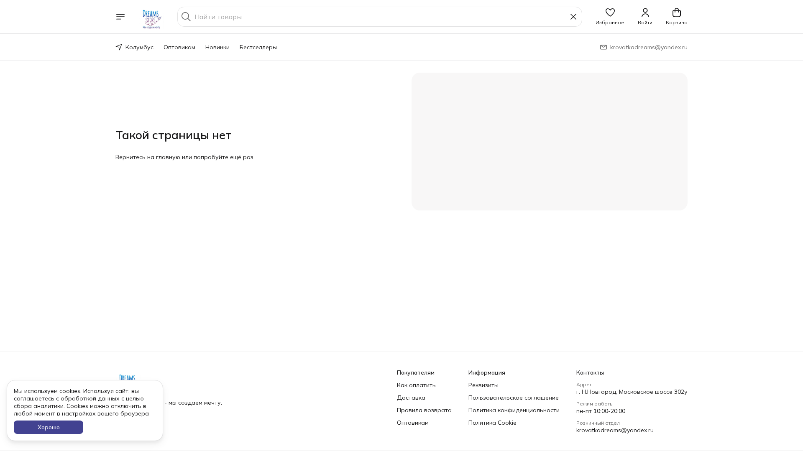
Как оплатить (416, 385)
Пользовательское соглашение (513, 397)
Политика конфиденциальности (514, 410)
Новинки (217, 47)
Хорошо (49, 427)
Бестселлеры (258, 47)
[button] (610, 17)
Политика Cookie (492, 422)
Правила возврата (424, 410)
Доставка (411, 397)
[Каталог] (120, 17)
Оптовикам (179, 47)
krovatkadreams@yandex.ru (615, 430)
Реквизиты (483, 385)
